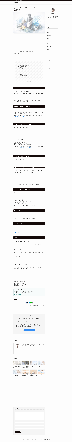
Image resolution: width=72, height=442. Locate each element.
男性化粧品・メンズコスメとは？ (31, 439)
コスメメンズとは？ (24, 439)
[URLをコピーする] (32, 302)
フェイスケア (16, 10)
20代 (48, 27)
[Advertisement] (29, 41)
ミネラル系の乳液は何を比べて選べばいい (23, 69)
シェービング (49, 35)
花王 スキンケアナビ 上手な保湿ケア (20, 116)
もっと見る (29, 81)
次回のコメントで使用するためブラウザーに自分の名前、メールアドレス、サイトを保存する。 (26, 429)
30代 (48, 29)
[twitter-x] (55, 0)
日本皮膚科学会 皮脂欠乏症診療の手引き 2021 (25, 147)
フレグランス (49, 41)
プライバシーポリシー (37, 439)
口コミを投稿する (17, 294)
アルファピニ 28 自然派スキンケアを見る (27, 230)
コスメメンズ (16, 2)
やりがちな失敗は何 (20, 74)
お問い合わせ (48, 439)
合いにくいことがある (21, 68)
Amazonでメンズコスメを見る (18, 232)
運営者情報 (45, 439)
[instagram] (56, 0)
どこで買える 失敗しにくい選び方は (22, 75)
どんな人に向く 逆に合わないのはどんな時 (23, 66)
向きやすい (20, 67)
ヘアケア (49, 43)
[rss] (57, 0)
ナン (17, 348)
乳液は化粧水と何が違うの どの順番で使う (23, 65)
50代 (48, 32)
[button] (26, 302)
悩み (48, 49)
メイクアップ (49, 46)
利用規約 (42, 439)
